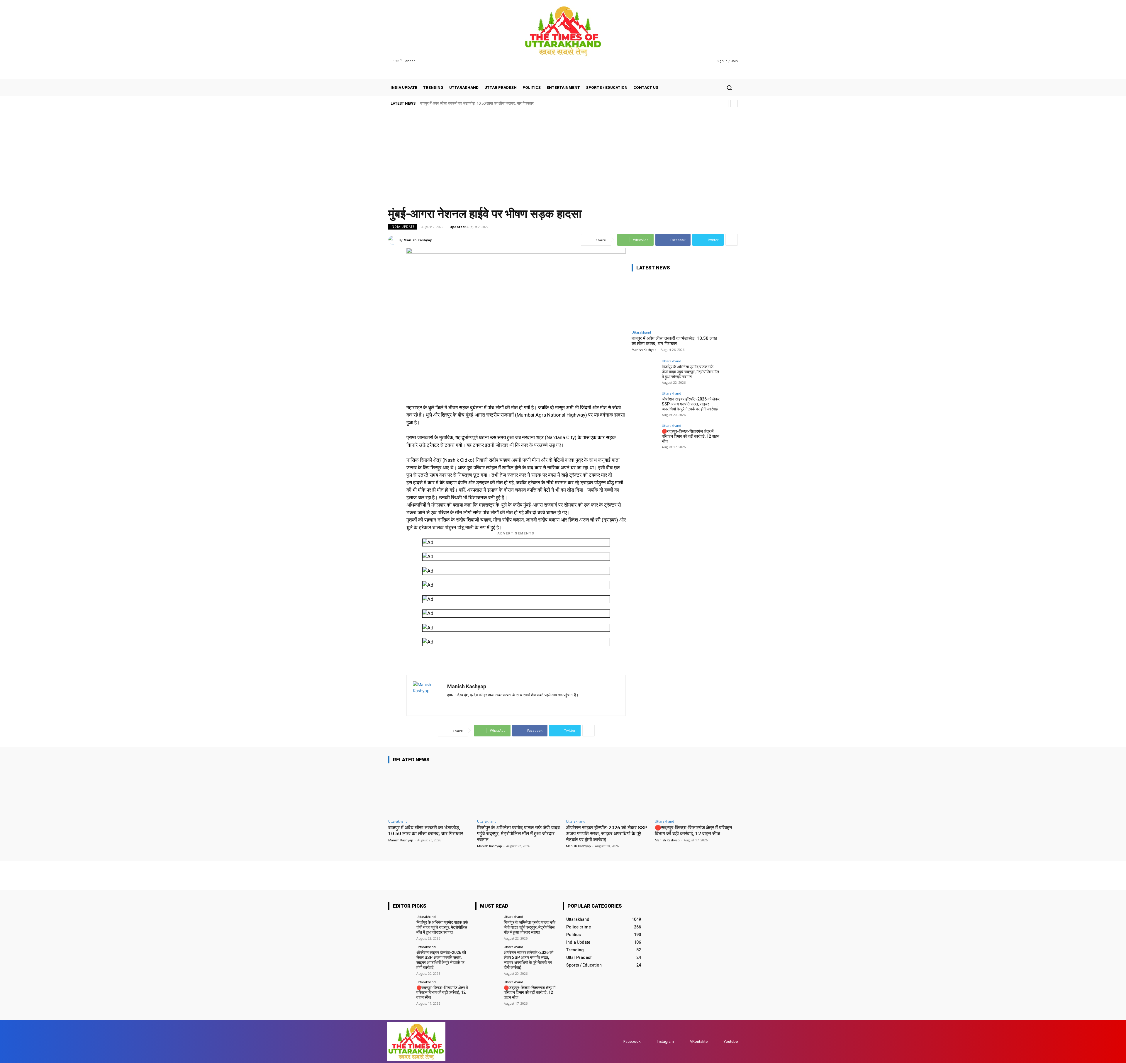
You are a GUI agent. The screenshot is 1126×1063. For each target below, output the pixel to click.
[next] (734, 103)
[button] (729, 87)
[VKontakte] (684, 1041)
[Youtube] (699, 61)
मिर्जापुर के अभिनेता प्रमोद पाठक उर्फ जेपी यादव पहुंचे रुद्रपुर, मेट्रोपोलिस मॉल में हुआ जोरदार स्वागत (690, 371)
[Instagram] (685, 61)
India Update (403, 227)
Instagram (665, 1041)
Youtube (731, 1041)
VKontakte (699, 1041)
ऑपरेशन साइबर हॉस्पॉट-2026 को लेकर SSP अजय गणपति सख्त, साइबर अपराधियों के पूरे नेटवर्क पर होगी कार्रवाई (691, 404)
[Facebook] (677, 61)
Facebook (632, 1041)
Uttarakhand (641, 332)
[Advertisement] (563, 155)
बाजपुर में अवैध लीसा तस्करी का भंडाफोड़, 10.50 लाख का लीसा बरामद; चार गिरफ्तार (477, 103)
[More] (731, 240)
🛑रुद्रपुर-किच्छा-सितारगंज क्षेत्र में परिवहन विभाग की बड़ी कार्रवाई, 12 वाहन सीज (690, 436)
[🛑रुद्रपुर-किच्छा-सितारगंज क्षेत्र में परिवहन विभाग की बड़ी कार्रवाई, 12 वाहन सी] (645, 437)
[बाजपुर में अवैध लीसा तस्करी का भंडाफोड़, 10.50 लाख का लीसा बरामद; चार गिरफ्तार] (676, 302)
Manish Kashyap (417, 240)
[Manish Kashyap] (393, 240)
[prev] (724, 103)
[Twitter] (692, 61)
